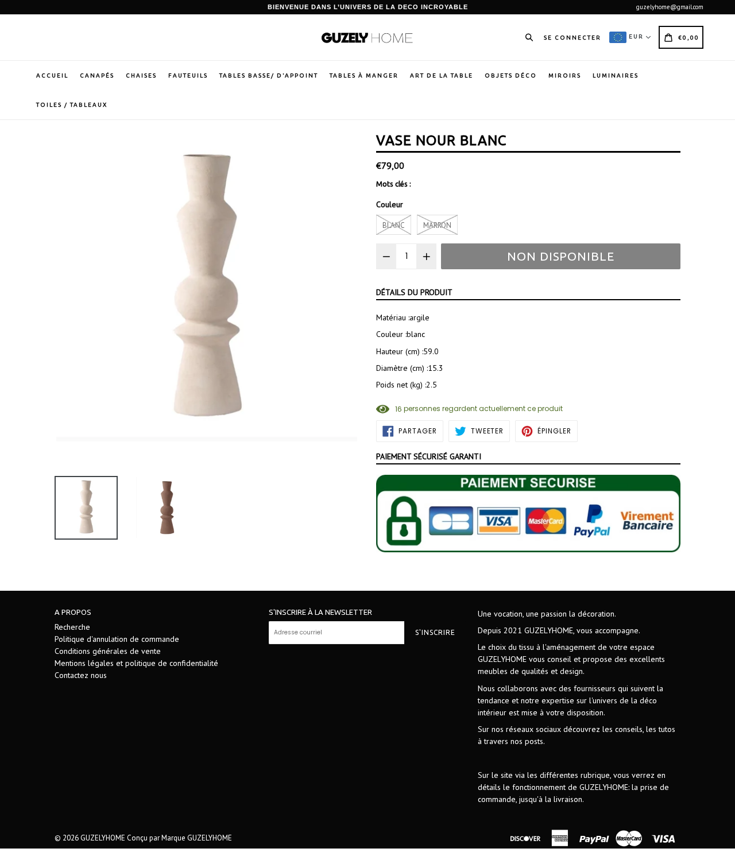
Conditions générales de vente (108, 651)
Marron (437, 225)
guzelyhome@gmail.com (669, 7)
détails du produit (414, 292)
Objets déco (511, 75)
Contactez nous (81, 675)
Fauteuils (188, 75)
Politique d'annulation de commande (117, 639)
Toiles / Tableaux (71, 105)
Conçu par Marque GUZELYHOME (179, 838)
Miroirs (564, 75)
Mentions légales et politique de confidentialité (136, 663)
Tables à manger (364, 75)
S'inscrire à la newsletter (320, 612)
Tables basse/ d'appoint (268, 75)
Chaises (141, 75)
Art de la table (441, 75)
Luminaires (616, 75)
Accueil (52, 75)
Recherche (72, 627)
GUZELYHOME (102, 838)
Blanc (393, 225)
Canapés (97, 75)
